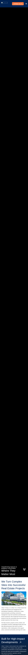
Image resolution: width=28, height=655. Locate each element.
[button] (26, 4)
